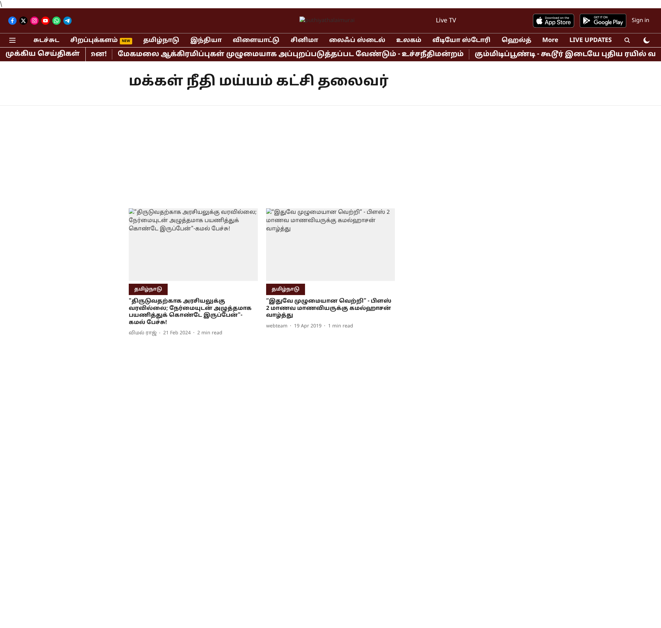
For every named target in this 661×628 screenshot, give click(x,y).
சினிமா (304, 40)
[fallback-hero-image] (193, 244)
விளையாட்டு (256, 40)
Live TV (446, 21)
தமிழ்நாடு (161, 40)
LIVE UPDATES (590, 40)
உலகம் (408, 40)
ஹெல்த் (516, 40)
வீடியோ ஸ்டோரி (461, 40)
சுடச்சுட (46, 40)
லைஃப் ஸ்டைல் (357, 40)
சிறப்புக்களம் (94, 40)
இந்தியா (206, 40)
